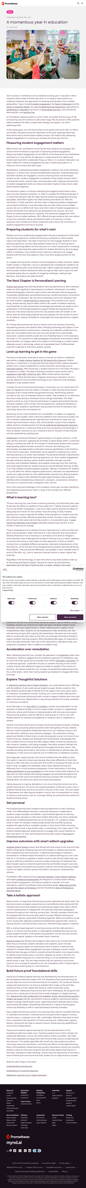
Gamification (12, 438)
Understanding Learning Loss (19, 1066)
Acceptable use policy (54, 1167)
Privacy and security (12, 1108)
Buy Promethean (13, 1115)
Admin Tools (24, 1128)
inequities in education (65, 660)
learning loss (29, 112)
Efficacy (9, 1103)
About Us (10, 1090)
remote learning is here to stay (36, 300)
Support (69, 1090)
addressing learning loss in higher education (28, 685)
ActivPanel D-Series (26, 1104)
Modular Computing (40, 1091)
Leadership (10, 1093)
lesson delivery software (65, 876)
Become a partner (12, 1125)
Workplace (55, 1098)
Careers (9, 1095)
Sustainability (10, 1106)
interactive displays (15, 368)
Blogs (53, 1123)
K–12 (53, 1093)
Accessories (40, 1115)
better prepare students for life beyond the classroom (43, 360)
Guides (54, 1125)
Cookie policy (70, 1167)
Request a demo (11, 1120)
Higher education (57, 1095)
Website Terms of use (14, 1167)
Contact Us (10, 1100)
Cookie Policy (7, 590)
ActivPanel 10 (25, 1095)
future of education (63, 104)
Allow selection (42, 617)
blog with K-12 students (37, 706)
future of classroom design (18, 107)
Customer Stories (57, 1120)
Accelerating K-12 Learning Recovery (22, 1070)
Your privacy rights (49, 1163)
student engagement (41, 104)
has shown (18, 999)
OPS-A (38, 1100)
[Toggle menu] (82, 3)
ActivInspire (24, 1125)
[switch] (32, 602)
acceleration (64, 655)
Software (24, 1115)
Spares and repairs (71, 1098)
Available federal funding (18, 847)
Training (69, 1115)
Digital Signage (26, 1101)
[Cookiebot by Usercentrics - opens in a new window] (74, 569)
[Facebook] (15, 1151)
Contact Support (71, 1106)
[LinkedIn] (30, 1151)
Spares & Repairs (41, 1123)
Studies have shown (15, 286)
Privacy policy (65, 1163)
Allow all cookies (70, 617)
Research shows (13, 941)
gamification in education (18, 109)
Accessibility (10, 1111)
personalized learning (51, 109)
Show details (74, 610)
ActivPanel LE (25, 1098)
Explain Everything (26, 1123)
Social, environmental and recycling (25, 1163)
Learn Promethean (71, 1123)
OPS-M (38, 1103)
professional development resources (61, 425)
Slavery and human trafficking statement (29, 1171)
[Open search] (78, 3)
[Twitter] (21, 1151)
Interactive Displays (25, 1091)
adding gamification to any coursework (24, 771)
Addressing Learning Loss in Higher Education (27, 1075)
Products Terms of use (34, 1167)
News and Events (11, 1098)
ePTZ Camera (40, 1118)
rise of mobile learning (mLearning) (49, 107)
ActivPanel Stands (41, 1120)
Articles (54, 1118)
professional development (27, 879)
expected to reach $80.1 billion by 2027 (24, 374)
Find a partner (11, 1123)
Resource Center (58, 1115)
